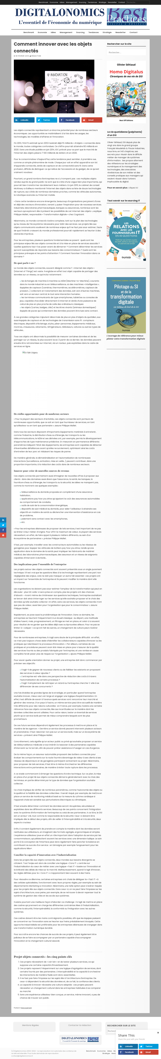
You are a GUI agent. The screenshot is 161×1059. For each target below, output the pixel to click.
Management (71, 2)
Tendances (92, 2)
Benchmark (43, 2)
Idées (62, 2)
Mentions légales (27, 1025)
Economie (54, 2)
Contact (121, 2)
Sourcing (82, 2)
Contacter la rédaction (76, 1025)
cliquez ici (133, 187)
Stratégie (102, 2)
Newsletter (112, 2)
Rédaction (36, 56)
